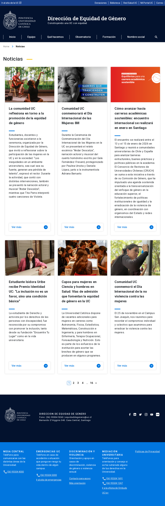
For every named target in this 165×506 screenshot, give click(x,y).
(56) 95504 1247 (112, 483)
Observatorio (83, 36)
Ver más (29, 227)
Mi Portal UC (147, 3)
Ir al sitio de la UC (12, 3)
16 (91, 382)
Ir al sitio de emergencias (48, 480)
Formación (109, 36)
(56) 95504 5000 (46, 475)
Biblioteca (115, 3)
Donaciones (101, 3)
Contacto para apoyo (80, 478)
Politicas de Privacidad (147, 451)
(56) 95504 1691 (112, 478)
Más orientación (77, 483)
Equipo (31, 36)
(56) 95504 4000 (13, 471)
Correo (159, 3)
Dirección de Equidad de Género (87, 18)
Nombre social (136, 36)
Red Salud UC (130, 3)
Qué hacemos (55, 36)
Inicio (12, 36)
